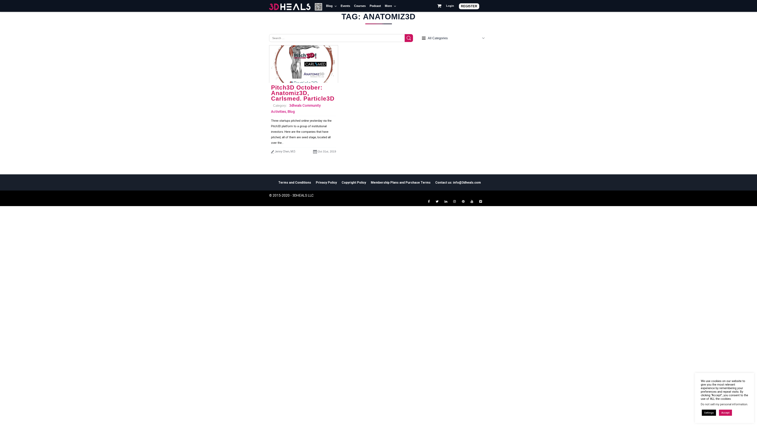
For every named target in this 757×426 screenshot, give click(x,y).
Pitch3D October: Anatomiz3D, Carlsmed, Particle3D (303, 93)
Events (345, 5)
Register (469, 6)
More (388, 5)
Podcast (375, 5)
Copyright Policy (354, 182)
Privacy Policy (326, 182)
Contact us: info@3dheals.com (458, 182)
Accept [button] (725, 412)
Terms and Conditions (294, 182)
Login (450, 5)
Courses (360, 5)
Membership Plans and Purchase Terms (401, 182)
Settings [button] (709, 412)
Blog (329, 5)
